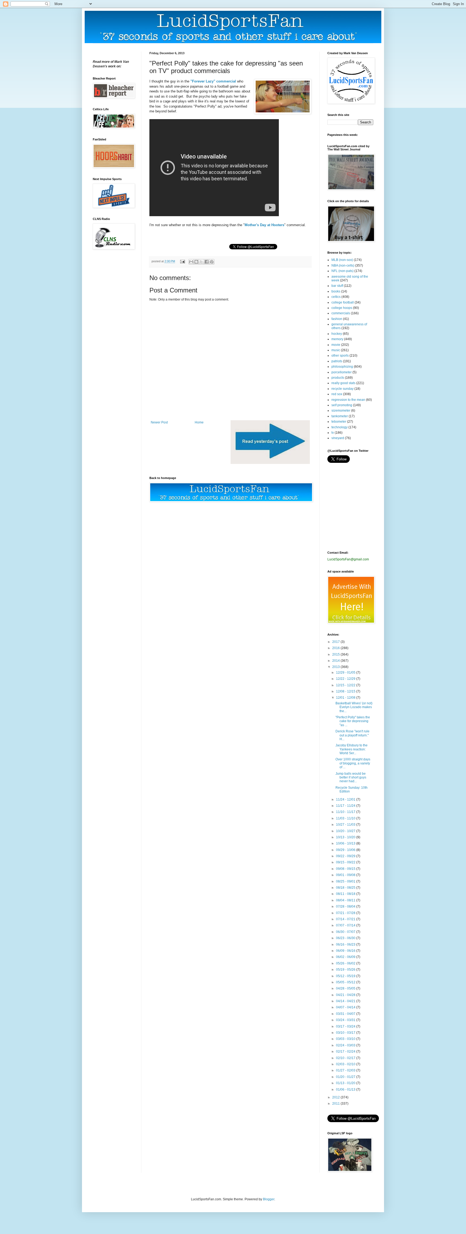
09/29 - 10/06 (346, 850)
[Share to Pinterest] (211, 261)
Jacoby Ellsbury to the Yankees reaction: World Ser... (351, 749)
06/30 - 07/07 (346, 932)
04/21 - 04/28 (346, 995)
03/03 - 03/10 (346, 1039)
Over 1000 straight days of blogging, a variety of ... (352, 763)
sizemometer (340, 410)
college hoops (341, 308)
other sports (340, 355)
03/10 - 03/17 (346, 1033)
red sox (336, 394)
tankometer (339, 416)
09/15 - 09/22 (346, 862)
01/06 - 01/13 (346, 1089)
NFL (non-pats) (342, 271)
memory (337, 339)
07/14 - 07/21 (346, 919)
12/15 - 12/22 (346, 685)
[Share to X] (201, 261)
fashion (336, 319)
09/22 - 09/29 (346, 856)
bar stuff (337, 286)
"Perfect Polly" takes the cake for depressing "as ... (352, 721)
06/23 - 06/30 (346, 938)
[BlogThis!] (196, 261)
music (335, 350)
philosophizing (342, 366)
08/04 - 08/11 (346, 900)
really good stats (343, 383)
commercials (340, 313)
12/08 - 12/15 (346, 691)
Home (199, 422)
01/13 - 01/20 (346, 1083)
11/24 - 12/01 (346, 799)
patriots (336, 361)
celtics (336, 297)
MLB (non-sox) (342, 260)
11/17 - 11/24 (346, 806)
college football (342, 302)
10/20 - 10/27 (346, 831)
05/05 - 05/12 (346, 982)
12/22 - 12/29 (346, 679)
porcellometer (341, 372)
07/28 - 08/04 (346, 906)
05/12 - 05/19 (346, 976)
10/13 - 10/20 (346, 837)
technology (339, 427)
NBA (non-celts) (342, 265)
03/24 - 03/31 (346, 1020)
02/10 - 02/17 (346, 1058)
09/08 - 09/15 (346, 869)
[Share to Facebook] (206, 261)
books (335, 291)
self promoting (341, 405)
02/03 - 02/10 (346, 1064)
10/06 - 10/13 (346, 843)
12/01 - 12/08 (346, 697)
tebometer (338, 421)
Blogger (268, 1199)
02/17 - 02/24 (346, 1051)
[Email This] (191, 261)
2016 (336, 648)
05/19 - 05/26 (346, 969)
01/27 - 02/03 (346, 1070)
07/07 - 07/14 (346, 925)
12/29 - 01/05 (346, 672)
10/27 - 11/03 (346, 824)
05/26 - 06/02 (346, 963)
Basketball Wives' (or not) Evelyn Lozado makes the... (353, 707)
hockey (336, 334)
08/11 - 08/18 (346, 894)
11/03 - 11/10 (346, 818)
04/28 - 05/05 (346, 988)
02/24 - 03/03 (346, 1045)
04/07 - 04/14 (346, 1007)
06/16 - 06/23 (346, 944)
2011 (336, 1103)
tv (332, 433)
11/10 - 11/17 (346, 812)
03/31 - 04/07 (346, 1014)
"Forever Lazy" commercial (213, 81)
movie (335, 345)
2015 (336, 654)
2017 (336, 642)
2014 (336, 661)
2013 (336, 667)
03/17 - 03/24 (346, 1026)
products (337, 378)
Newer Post (159, 422)
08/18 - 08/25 (346, 888)
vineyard (337, 438)
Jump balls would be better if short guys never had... (350, 777)
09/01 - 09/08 (346, 875)
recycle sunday (342, 389)
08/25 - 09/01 (346, 881)
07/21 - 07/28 (346, 913)
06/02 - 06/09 (346, 957)
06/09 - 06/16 (346, 951)
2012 (336, 1097)
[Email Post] (182, 261)
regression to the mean (348, 400)
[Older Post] (270, 463)
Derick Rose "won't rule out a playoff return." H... (352, 735)
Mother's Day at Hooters (264, 225)
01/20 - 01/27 (346, 1077)
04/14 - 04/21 (346, 1001)
